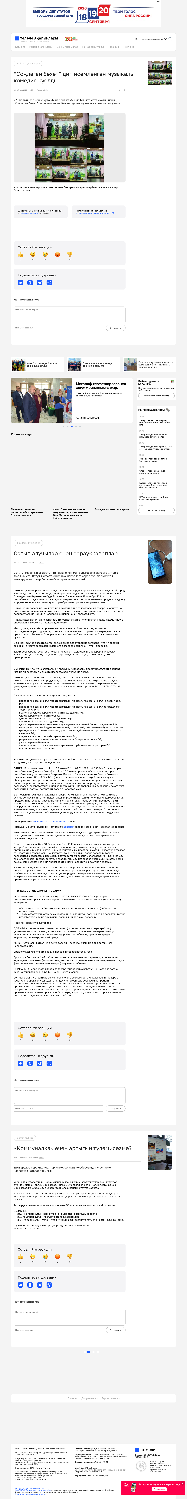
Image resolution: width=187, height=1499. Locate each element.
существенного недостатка (49, 820)
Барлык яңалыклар (156, 510)
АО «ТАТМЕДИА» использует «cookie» (33, 1490)
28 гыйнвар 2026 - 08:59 (23, 563)
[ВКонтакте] (20, 282)
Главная (72, 1398)
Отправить (115, 328)
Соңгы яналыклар (67, 46)
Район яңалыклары (41, 46)
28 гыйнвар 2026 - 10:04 (23, 90)
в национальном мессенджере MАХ (95, 213)
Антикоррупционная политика (29, 1488)
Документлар (89, 1398)
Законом (68, 826)
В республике (24, 1137)
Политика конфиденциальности (30, 1494)
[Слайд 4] (76, 426)
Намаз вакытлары (93, 46)
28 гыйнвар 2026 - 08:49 (23, 1157)
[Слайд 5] (80, 426)
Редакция (114, 46)
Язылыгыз (159, 1489)
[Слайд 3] (72, 426)
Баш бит (20, 46)
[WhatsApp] (49, 282)
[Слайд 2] (67, 426)
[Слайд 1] (63, 426)
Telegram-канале (29, 213)
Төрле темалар (111, 1398)
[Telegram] (39, 282)
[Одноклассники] (30, 282)
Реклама (129, 46)
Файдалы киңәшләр (28, 542)
